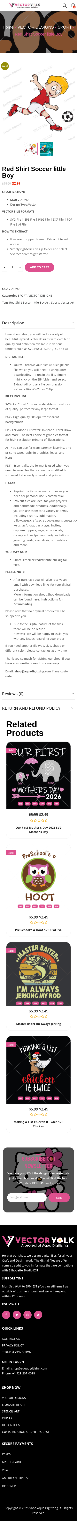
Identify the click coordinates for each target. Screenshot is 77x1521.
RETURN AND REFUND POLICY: (32, 708)
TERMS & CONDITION (16, 1352)
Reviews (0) (12, 693)
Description (13, 323)
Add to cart (39, 267)
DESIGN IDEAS (11, 1425)
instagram (27, 1315)
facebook (6, 1315)
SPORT (65, 27)
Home (8, 27)
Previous (7, 102)
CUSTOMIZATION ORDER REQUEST (25, 1432)
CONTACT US (11, 1339)
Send (59, 1197)
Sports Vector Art (62, 302)
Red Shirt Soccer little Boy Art (29, 302)
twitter (17, 1315)
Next (70, 102)
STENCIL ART (11, 1411)
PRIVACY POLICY (13, 1345)
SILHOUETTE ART (13, 1404)
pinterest (38, 1315)
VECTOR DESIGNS (35, 27)
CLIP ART (8, 1418)
